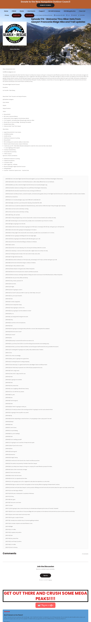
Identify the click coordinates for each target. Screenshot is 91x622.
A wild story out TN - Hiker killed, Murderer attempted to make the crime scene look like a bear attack (28, 145)
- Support (41, 11)
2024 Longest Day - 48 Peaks (10, 164)
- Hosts (21, 11)
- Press (6, 15)
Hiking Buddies (7, 168)
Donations (29, 15)
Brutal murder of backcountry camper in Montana (16, 144)
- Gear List (81, 11)
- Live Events (31, 11)
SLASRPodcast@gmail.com (9, 72)
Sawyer (4, 105)
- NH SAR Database (54, 11)
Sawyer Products (7, 108)
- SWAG (13, 11)
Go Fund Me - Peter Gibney (9, 90)
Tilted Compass (8, 153)
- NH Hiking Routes (69, 11)
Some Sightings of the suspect (12, 147)
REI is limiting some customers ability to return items (16, 142)
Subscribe (16, 15)
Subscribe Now (14, 49)
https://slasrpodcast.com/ (9, 69)
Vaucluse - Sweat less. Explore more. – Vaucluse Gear (16, 170)
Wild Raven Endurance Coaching (12, 138)
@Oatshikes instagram (8, 99)
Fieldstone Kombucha (9, 160)
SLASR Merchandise (8, 134)
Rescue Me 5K (7, 140)
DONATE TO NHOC (45, 5)
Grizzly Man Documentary (10, 151)
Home (6, 11)
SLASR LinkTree (7, 136)
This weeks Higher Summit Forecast (11, 84)
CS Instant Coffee (8, 162)
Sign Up (45, 575)
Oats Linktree (6, 102)
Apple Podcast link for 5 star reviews (12, 132)
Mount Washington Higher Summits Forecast (14, 166)
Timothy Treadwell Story (10, 149)
